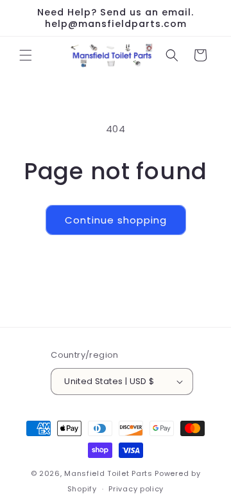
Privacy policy (136, 489)
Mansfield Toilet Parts (108, 473)
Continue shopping (116, 220)
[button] (26, 55)
